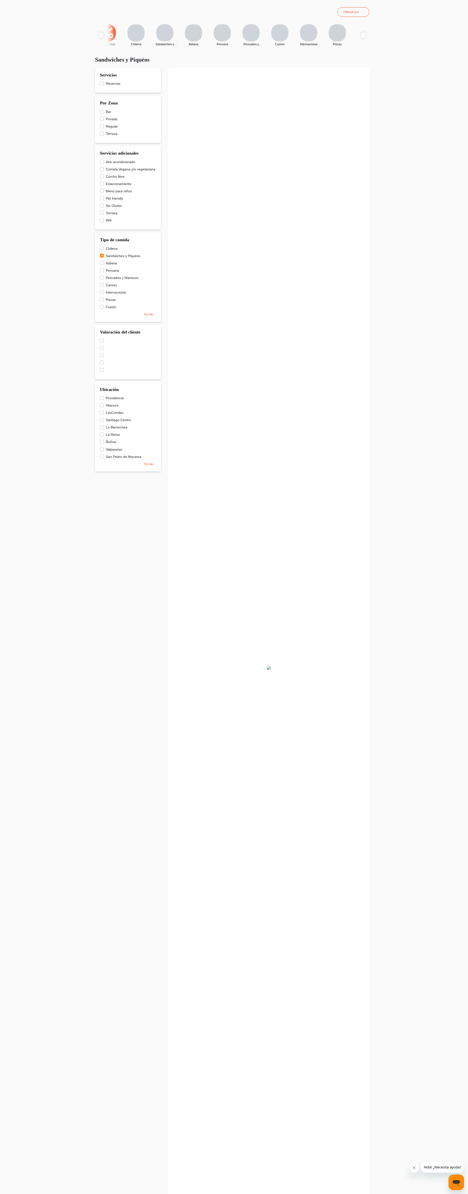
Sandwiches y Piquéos (123, 256)
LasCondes (114, 413)
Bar (108, 112)
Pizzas (111, 300)
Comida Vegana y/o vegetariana (130, 169)
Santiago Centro (118, 420)
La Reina (113, 434)
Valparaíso (114, 449)
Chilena (111, 248)
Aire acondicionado (120, 162)
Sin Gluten (114, 206)
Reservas (113, 83)
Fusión (111, 307)
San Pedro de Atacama (123, 457)
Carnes (111, 285)
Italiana (111, 263)
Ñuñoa (111, 442)
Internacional (116, 292)
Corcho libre (115, 176)
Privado (111, 119)
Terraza (111, 134)
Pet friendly (114, 198)
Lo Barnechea (116, 427)
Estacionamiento (118, 184)
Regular (112, 126)
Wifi (108, 220)
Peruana (112, 270)
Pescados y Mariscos (122, 278)
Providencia (115, 398)
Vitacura (112, 405)
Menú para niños (119, 191)
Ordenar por (351, 12)
